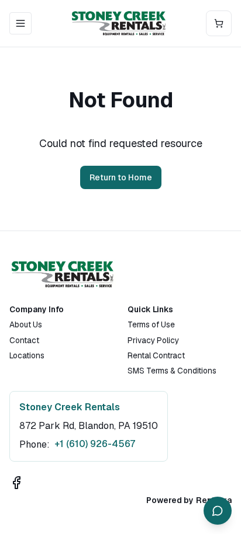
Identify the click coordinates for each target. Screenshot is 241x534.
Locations (26, 355)
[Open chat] (218, 511)
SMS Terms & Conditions (172, 370)
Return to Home (120, 177)
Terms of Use (151, 324)
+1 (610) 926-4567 (94, 444)
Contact (24, 340)
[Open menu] (20, 23)
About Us (25, 324)
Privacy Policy (153, 340)
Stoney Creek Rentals (69, 407)
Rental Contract (156, 355)
